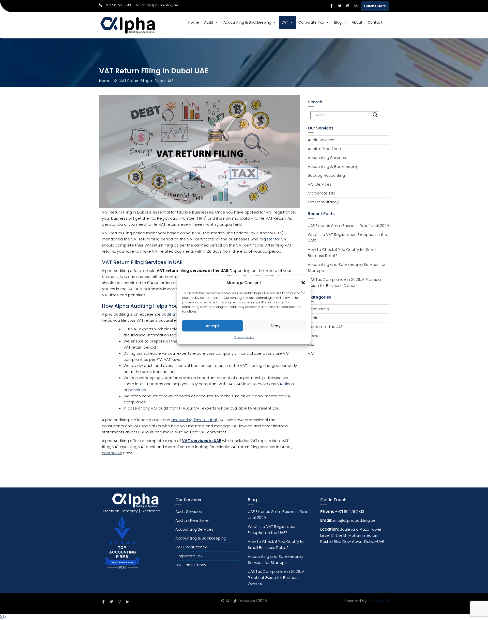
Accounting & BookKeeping (333, 166)
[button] (303, 282)
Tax (311, 344)
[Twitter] (340, 6)
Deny (276, 325)
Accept (212, 325)
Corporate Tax (311, 22)
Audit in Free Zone (324, 148)
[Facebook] (331, 6)
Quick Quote (375, 6)
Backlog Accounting (326, 175)
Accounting (318, 309)
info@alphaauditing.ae (159, 5)
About (357, 22)
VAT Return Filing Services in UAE (142, 262)
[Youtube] (348, 6)
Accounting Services (327, 157)
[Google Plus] (356, 6)
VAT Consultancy (191, 547)
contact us (112, 452)
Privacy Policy (244, 337)
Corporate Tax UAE (325, 326)
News (313, 335)
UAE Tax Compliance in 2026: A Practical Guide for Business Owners (276, 577)
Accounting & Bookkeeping (247, 22)
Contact (375, 22)
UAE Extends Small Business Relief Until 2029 (348, 225)
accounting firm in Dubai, (194, 419)
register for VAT (274, 239)
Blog (338, 22)
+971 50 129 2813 (349, 511)
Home (193, 22)
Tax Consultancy (323, 202)
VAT (284, 22)
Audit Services (321, 139)
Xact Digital (378, 601)
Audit (208, 22)
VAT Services (319, 184)
